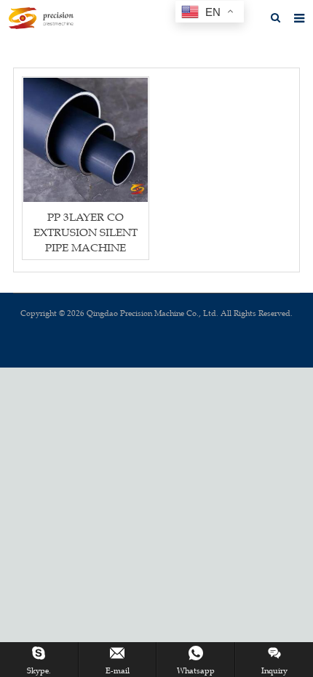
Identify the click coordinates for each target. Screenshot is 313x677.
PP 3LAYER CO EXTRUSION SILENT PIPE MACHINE (85, 232)
